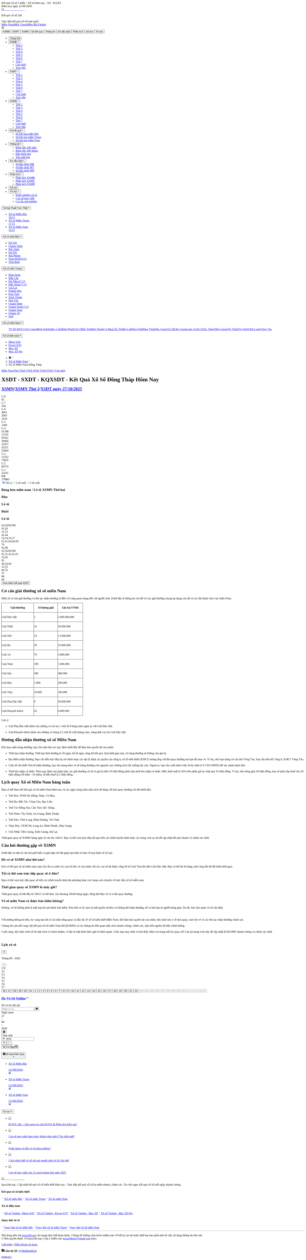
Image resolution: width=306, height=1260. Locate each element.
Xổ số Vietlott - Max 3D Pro (117, 1213)
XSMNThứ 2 (27, 389)
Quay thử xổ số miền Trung (51, 1227)
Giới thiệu (7, 1244)
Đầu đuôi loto (23, 153)
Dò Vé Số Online (13, 998)
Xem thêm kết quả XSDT (16, 583)
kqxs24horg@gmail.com (76, 1238)
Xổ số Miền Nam (18, 361)
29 (20, 991)
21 (131, 991)
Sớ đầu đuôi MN (25, 170)
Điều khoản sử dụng (26, 1244)
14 (93, 991)
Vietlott (42, 24)
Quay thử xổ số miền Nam (84, 1227)
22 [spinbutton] (2, 1015)
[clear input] (36, 1009)
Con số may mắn (25, 198)
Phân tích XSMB (25, 177)
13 (88, 991)
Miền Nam (7, 24)
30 (25, 991)
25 (152, 991)
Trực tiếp (21, 67)
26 (4, 991)
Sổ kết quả (36, 31)
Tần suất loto (23, 157)
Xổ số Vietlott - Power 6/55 (52, 1213)
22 (136, 991)
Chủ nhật (21, 64)
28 (14, 991)
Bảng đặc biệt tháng (27, 150)
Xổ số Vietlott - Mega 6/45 (19, 1213)
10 (72, 991)
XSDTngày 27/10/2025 (61, 389)
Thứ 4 (19, 51)
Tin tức (99, 31)
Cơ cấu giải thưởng (26, 201)
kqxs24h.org (29, 1235)
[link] (9, 357)
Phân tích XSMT (25, 180)
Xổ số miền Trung (35, 1198)
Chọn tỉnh (7, 1035)
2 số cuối (21, 482)
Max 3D (13, 348)
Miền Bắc (32, 24)
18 (115, 991)
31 (30, 991)
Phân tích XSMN (25, 184)
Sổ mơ (89, 31)
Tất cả (8, 482)
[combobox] (17, 1039)
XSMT (15, 31)
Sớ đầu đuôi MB (25, 164)
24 (147, 991)
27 (9, 991)
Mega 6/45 (14, 341)
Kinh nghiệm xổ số (26, 195)
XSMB (6, 31)
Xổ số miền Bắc (13, 1198)
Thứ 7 (19, 61)
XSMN (25, 31)
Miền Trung (20, 24)
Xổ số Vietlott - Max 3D (84, 1213)
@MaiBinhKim (28, 1250)
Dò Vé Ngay (9, 1047)
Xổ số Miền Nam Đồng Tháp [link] (25, 364)
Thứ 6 (19, 58)
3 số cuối (35, 482)
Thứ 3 (19, 48)
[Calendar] (4, 1032)
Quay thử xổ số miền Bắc (18, 1227)
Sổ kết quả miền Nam (28, 140)
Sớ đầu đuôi (64, 31)
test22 (8, 1256)
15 (99, 991)
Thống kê (50, 31)
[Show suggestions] (4, 1043)
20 (125, 991)
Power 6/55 (14, 345)
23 (141, 991)
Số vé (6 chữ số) (10, 1005)
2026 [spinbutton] (4, 1028)
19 (120, 991)
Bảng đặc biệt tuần (26, 147)
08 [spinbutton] (2, 1021)
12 (83, 991)
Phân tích (78, 31)
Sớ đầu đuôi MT (25, 167)
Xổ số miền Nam (57, 1198)
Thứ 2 (19, 45)
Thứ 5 (19, 55)
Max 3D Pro (15, 351)
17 (109, 991)
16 (104, 991)
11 (78, 991)
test (3, 1256)
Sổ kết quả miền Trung (28, 137)
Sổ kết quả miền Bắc (27, 133)
